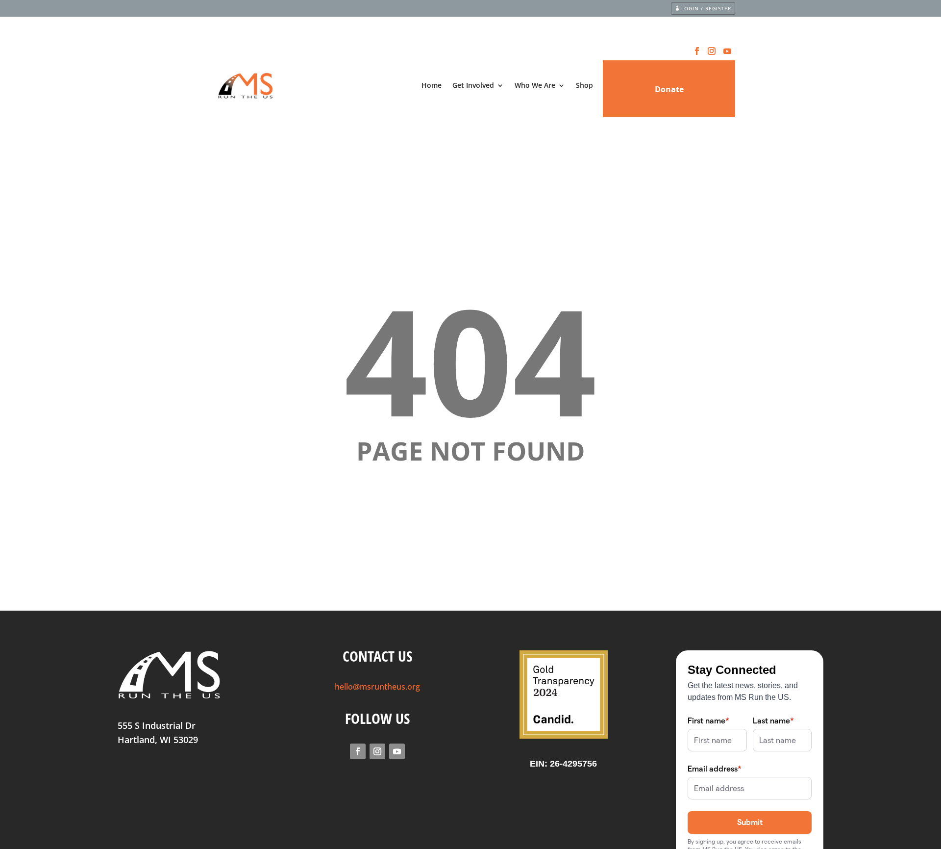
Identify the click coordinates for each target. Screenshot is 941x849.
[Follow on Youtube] (727, 51)
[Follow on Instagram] (711, 51)
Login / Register (706, 8)
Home (431, 85)
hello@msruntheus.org (377, 686)
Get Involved (473, 85)
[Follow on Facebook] (697, 51)
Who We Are (535, 85)
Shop (584, 85)
